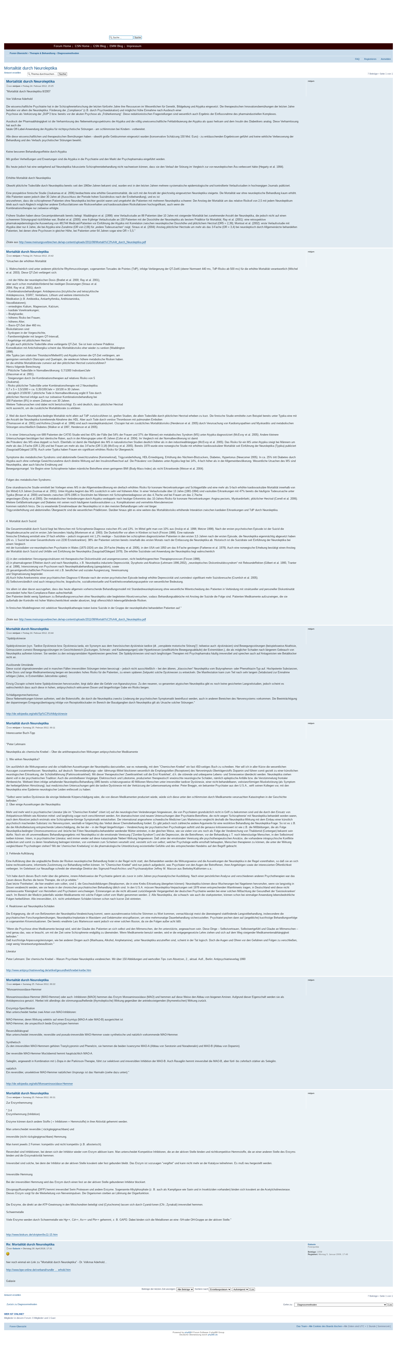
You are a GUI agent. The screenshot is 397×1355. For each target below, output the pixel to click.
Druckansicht (381, 52)
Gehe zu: (288, 1304)
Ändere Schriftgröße (388, 52)
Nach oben (390, 245)
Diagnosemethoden (68, 53)
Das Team (302, 1326)
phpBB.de (213, 1334)
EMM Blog (116, 46)
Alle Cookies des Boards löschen (325, 1326)
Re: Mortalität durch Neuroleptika (30, 1244)
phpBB (188, 1332)
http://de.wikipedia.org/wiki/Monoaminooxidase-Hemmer (39, 1083)
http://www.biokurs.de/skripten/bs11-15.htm (32, 1234)
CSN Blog (99, 46)
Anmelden (386, 59)
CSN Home (82, 46)
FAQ (357, 59)
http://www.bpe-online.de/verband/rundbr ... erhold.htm (38, 1269)
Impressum (134, 46)
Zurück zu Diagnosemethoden (22, 1304)
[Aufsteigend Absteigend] (243, 1289)
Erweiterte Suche (133, 40)
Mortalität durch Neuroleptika (30, 68)
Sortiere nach (202, 1289)
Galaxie (16, 1248)
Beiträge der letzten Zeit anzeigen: (159, 1289)
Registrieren (370, 59)
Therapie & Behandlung (42, 53)
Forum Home (62, 46)
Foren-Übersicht (19, 53)
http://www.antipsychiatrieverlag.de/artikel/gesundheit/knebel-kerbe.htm (48, 970)
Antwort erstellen (12, 72)
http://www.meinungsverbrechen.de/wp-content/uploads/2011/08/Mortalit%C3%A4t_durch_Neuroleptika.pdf (82, 242)
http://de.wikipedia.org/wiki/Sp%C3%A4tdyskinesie (36, 713)
